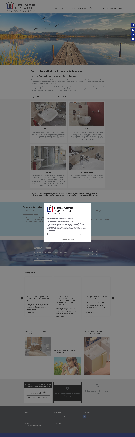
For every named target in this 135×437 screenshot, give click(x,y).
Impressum (71, 239)
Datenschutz (64, 239)
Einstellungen (67, 234)
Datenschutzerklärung (75, 228)
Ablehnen (54, 234)
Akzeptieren (81, 234)
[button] (133, 25)
